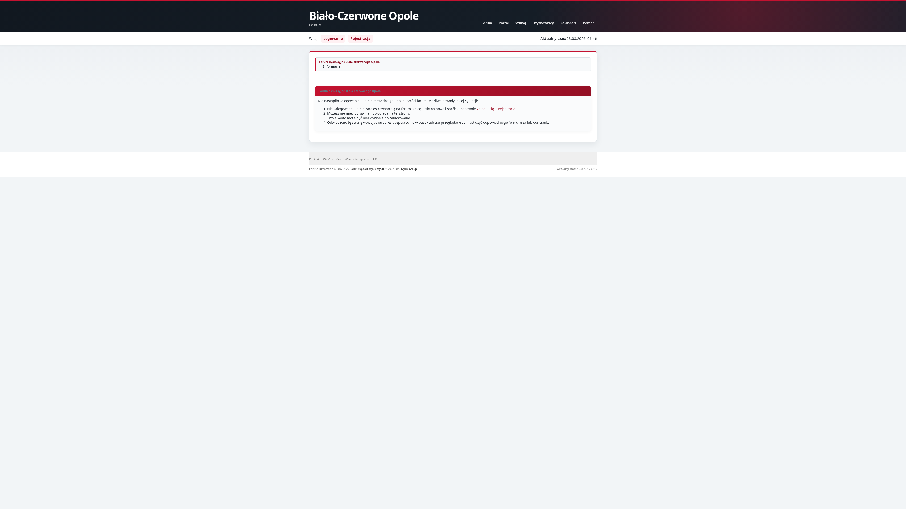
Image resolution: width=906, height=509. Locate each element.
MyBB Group (409, 169)
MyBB (380, 169)
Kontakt (314, 159)
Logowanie (333, 38)
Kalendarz (568, 23)
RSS (375, 159)
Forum (486, 23)
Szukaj (520, 23)
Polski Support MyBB (363, 169)
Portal (504, 23)
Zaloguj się (485, 109)
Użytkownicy (543, 23)
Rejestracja (360, 38)
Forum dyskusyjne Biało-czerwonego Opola (349, 62)
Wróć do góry (332, 159)
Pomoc (588, 23)
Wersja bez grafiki (357, 159)
